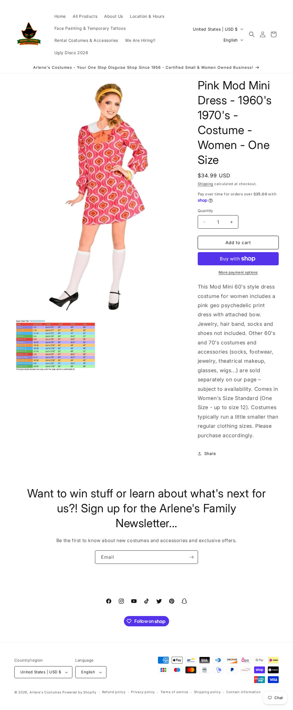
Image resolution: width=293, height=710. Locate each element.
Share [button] (210, 453)
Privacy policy (143, 692)
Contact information (243, 692)
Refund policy (114, 692)
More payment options (238, 272)
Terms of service (174, 692)
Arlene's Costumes (45, 692)
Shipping (205, 184)
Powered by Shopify (79, 692)
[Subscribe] (191, 557)
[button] (252, 34)
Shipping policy (207, 692)
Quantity (205, 210)
